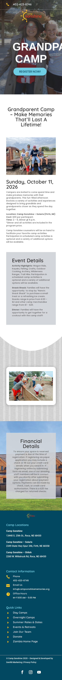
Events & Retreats (24, 627)
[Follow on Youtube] (39, 672)
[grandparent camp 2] (31, 400)
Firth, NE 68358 (41, 546)
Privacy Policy (30, 662)
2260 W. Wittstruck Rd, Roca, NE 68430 (26, 556)
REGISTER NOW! (30, 72)
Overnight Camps (24, 617)
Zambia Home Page (25, 641)
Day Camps (20, 612)
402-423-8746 (22, 4)
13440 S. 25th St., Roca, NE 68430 (23, 535)
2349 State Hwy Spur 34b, (20, 546)
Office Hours (20, 593)
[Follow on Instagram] (30, 672)
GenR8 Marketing (14, 662)
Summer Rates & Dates (27, 622)
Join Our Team (22, 631)
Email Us (17, 584)
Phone (16, 576)
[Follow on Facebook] (22, 672)
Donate (17, 636)
